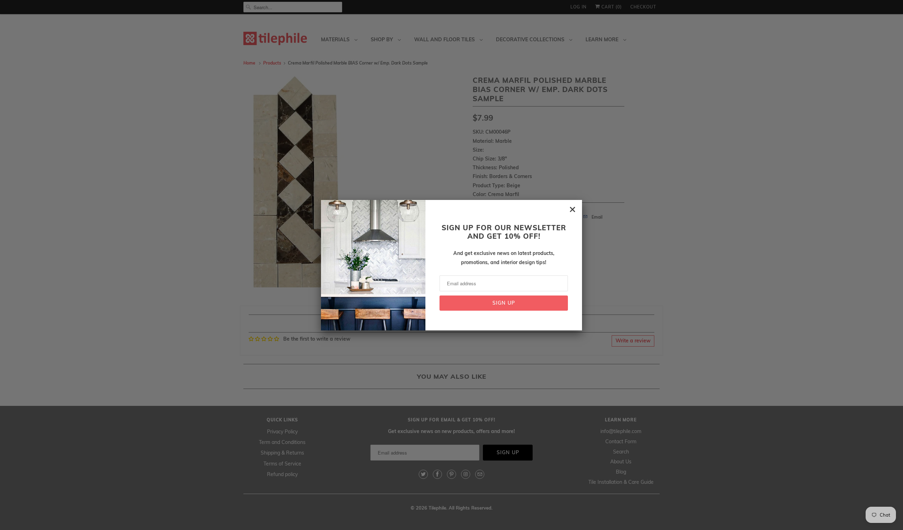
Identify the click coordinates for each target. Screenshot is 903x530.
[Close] (572, 209)
